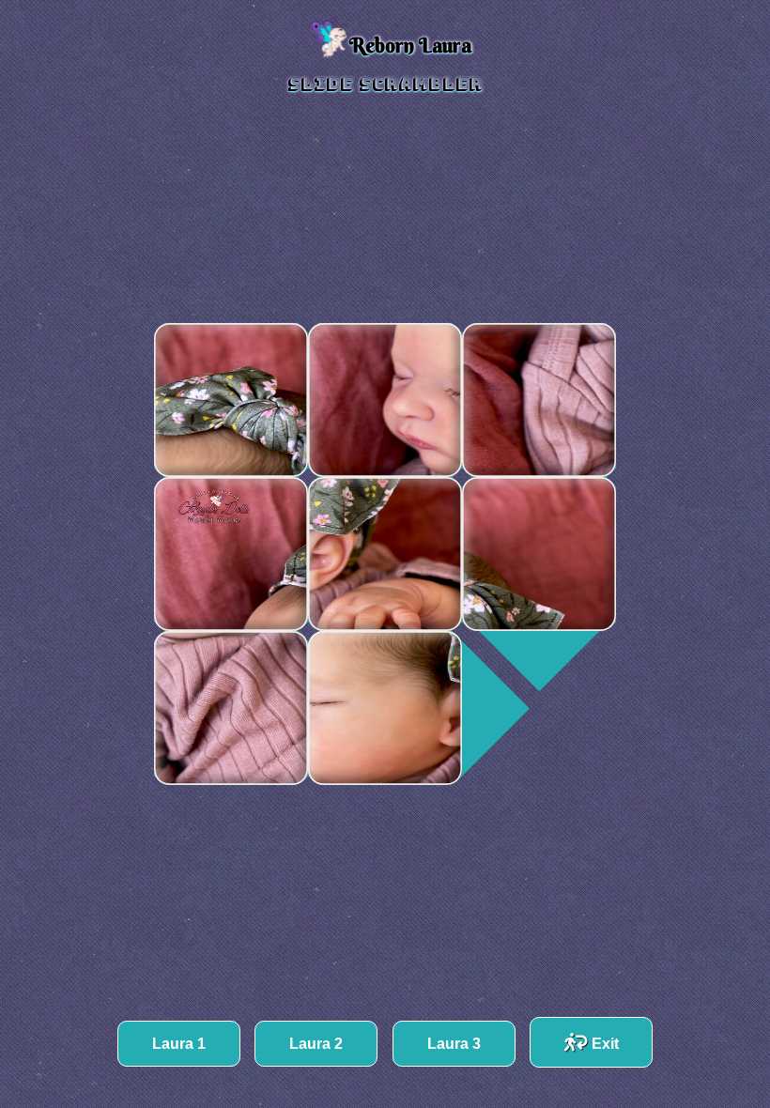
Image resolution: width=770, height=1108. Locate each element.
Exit (603, 1043)
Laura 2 (316, 1043)
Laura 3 (454, 1043)
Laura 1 (179, 1043)
